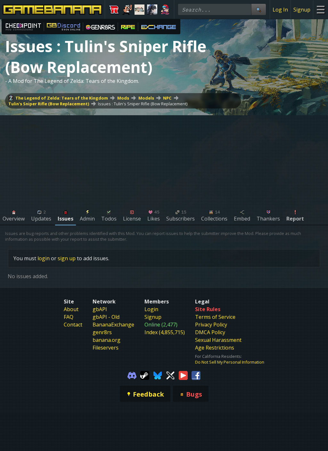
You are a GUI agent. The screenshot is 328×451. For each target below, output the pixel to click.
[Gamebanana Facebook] (196, 375)
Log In (280, 9)
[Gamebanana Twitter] (170, 375)
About (71, 309)
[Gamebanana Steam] (145, 375)
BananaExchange (113, 324)
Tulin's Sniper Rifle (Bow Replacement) (48, 104)
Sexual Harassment (218, 339)
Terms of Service (215, 316)
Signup (301, 9)
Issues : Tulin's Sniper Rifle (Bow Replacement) (142, 104)
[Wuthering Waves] (152, 9)
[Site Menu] (320, 9)
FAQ (68, 316)
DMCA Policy (210, 332)
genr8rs (102, 332)
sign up (67, 258)
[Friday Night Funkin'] (165, 9)
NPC (167, 98)
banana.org (106, 339)
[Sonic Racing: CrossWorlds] (114, 9)
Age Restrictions (214, 347)
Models (146, 98)
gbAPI (100, 309)
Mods (123, 98)
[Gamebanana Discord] (132, 375)
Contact (73, 324)
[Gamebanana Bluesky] (157, 375)
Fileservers (106, 347)
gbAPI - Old (106, 316)
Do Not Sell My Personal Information (229, 362)
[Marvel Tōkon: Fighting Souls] (139, 9)
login (43, 258)
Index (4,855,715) (164, 332)
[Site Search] (258, 9)
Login (151, 309)
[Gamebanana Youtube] (183, 375)
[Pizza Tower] (126, 9)
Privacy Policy (211, 324)
